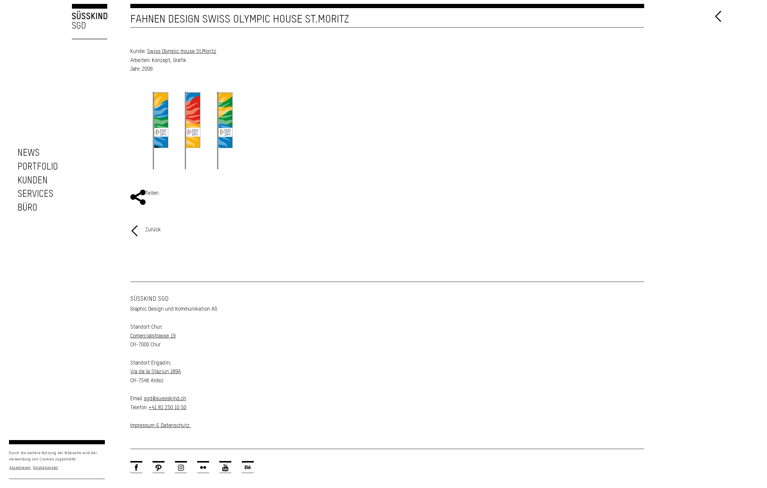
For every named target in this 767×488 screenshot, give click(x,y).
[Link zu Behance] (248, 468)
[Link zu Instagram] (181, 468)
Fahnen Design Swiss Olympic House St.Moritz (239, 19)
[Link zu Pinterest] (158, 468)
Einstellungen (45, 468)
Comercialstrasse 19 (153, 336)
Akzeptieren (20, 468)
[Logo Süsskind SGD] (53, 21)
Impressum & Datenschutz (160, 425)
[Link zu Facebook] (136, 468)
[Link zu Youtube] (225, 468)
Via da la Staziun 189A (155, 371)
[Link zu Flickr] (203, 468)
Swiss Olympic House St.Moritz (181, 51)
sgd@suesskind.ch (165, 398)
